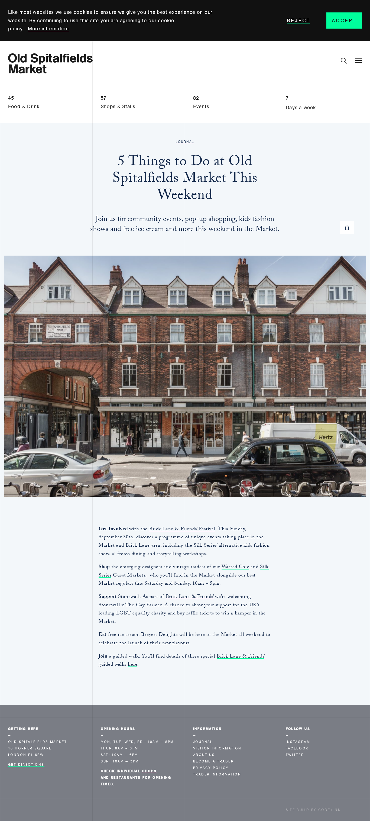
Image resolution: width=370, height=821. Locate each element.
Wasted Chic (235, 567)
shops (149, 771)
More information (48, 29)
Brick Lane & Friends (240, 657)
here (132, 665)
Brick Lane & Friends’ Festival (182, 529)
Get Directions (26, 765)
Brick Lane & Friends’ (190, 597)
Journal (185, 142)
